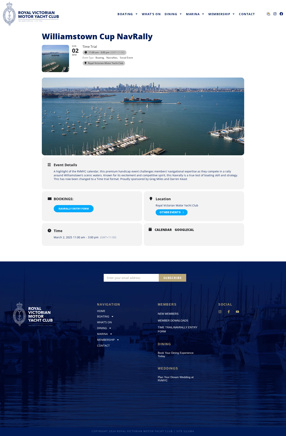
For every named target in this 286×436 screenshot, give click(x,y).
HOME (101, 311)
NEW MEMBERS (168, 313)
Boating (125, 14)
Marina (193, 14)
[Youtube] (237, 311)
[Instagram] (220, 311)
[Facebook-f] (228, 311)
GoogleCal (184, 230)
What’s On (151, 14)
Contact (247, 14)
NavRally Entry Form (74, 208)
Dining (171, 14)
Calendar (163, 230)
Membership (219, 14)
